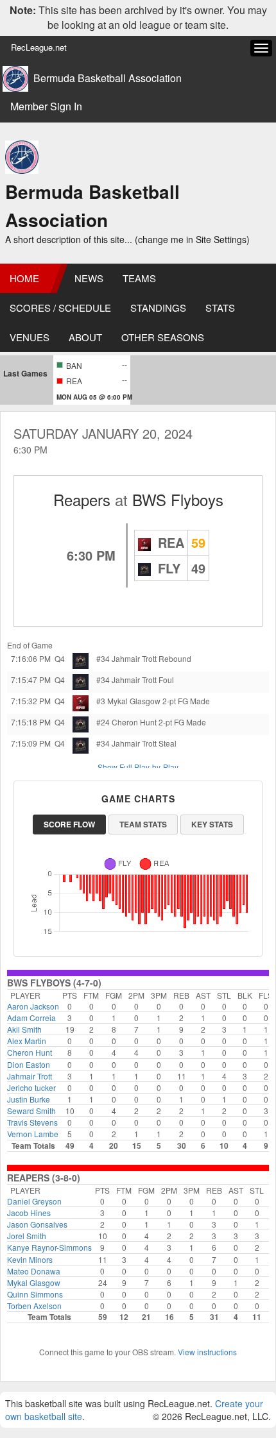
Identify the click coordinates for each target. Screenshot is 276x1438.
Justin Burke (28, 1099)
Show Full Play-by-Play (138, 766)
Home (24, 278)
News (88, 278)
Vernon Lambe (32, 1133)
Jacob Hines (29, 1212)
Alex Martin (26, 1040)
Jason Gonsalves (37, 1224)
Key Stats (212, 824)
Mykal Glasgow (33, 1282)
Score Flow (69, 824)
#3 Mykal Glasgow (128, 700)
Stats (220, 307)
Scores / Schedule (60, 307)
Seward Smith (31, 1110)
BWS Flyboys (177, 499)
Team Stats (143, 824)
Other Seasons (162, 337)
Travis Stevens (32, 1122)
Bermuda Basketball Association (107, 78)
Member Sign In (46, 106)
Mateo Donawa (33, 1270)
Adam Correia (31, 1017)
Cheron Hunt (29, 1052)
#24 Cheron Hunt (126, 721)
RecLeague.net (39, 47)
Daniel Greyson (34, 1201)
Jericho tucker (31, 1087)
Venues (29, 337)
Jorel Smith (26, 1235)
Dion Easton (28, 1064)
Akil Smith (24, 1029)
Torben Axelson (34, 1305)
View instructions (207, 1351)
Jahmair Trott (29, 1075)
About (85, 337)
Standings (158, 307)
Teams (139, 278)
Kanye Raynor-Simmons (49, 1247)
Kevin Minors (30, 1259)
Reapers (81, 499)
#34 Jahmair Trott (126, 658)
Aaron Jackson (33, 1006)
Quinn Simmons (35, 1294)
